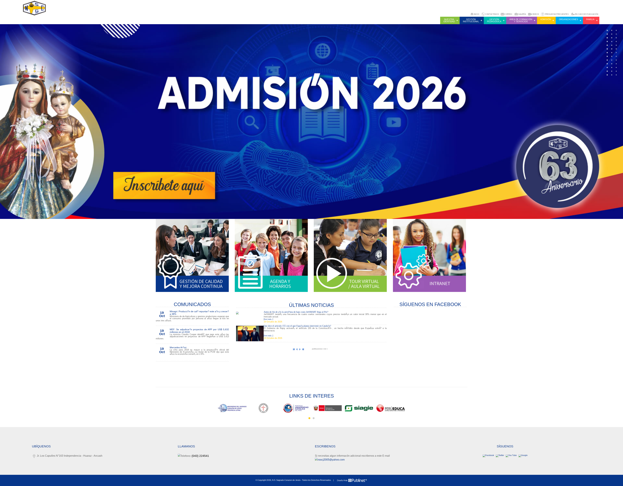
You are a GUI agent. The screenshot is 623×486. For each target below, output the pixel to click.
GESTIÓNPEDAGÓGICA (494, 20)
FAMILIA (590, 19)
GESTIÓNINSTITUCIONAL (471, 20)
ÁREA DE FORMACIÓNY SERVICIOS (520, 20)
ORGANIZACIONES (568, 19)
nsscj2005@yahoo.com (331, 459)
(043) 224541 (200, 455)
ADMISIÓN (545, 19)
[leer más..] (268, 319)
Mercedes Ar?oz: (178, 347)
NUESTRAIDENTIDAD (449, 20)
